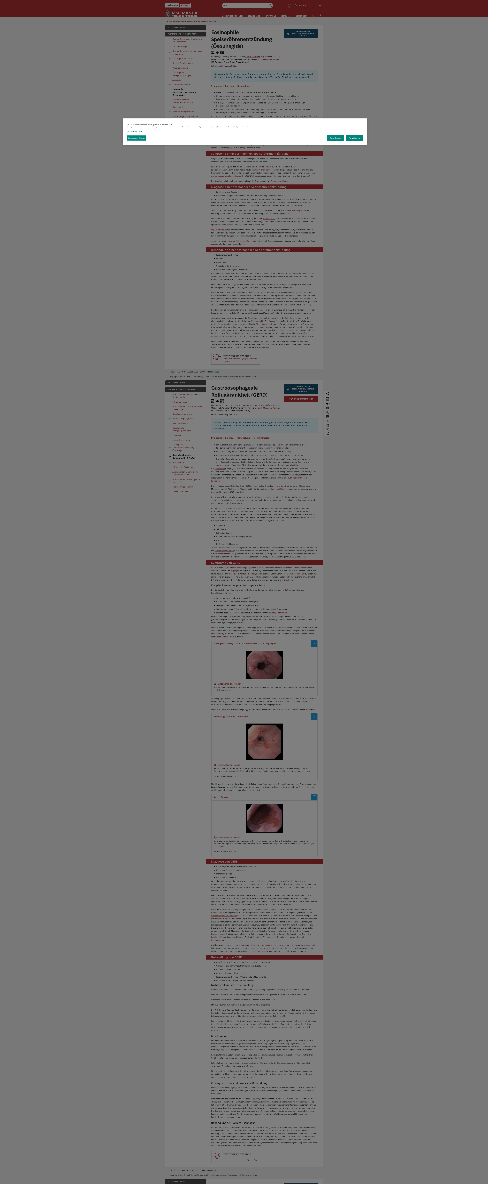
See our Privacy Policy (134, 131)
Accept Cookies (354, 138)
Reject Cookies (335, 138)
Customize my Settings (136, 138)
